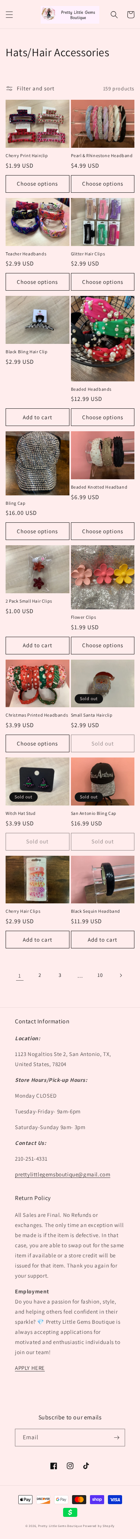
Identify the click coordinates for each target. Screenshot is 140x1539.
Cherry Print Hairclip (27, 155)
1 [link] (19, 975)
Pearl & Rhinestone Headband (102, 155)
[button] (9, 14)
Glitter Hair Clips (88, 253)
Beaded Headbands (91, 389)
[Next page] (120, 975)
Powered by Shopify (99, 1526)
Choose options (37, 183)
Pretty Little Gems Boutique (60, 1526)
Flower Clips (83, 617)
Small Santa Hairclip (92, 715)
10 (100, 975)
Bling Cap (15, 503)
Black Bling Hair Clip (27, 351)
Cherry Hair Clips (23, 911)
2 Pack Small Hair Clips (29, 601)
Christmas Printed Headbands (37, 715)
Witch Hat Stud (20, 813)
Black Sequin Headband (96, 911)
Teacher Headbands (26, 253)
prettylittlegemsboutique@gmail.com (62, 1174)
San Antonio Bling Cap (94, 813)
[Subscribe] (116, 1437)
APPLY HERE (30, 1367)
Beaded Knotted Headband (99, 487)
